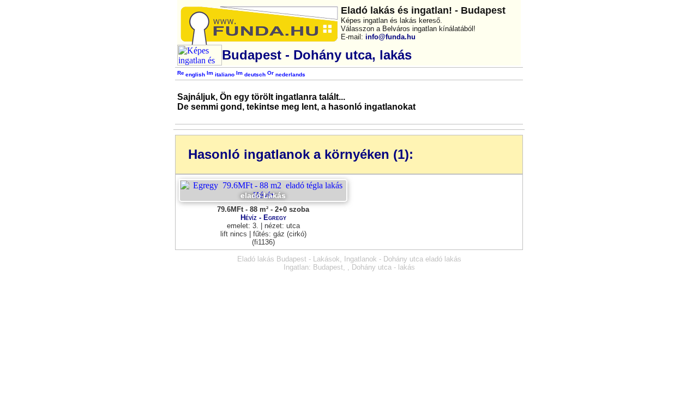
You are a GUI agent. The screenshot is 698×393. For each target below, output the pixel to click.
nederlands (289, 75)
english (194, 75)
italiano (223, 75)
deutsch (254, 75)
